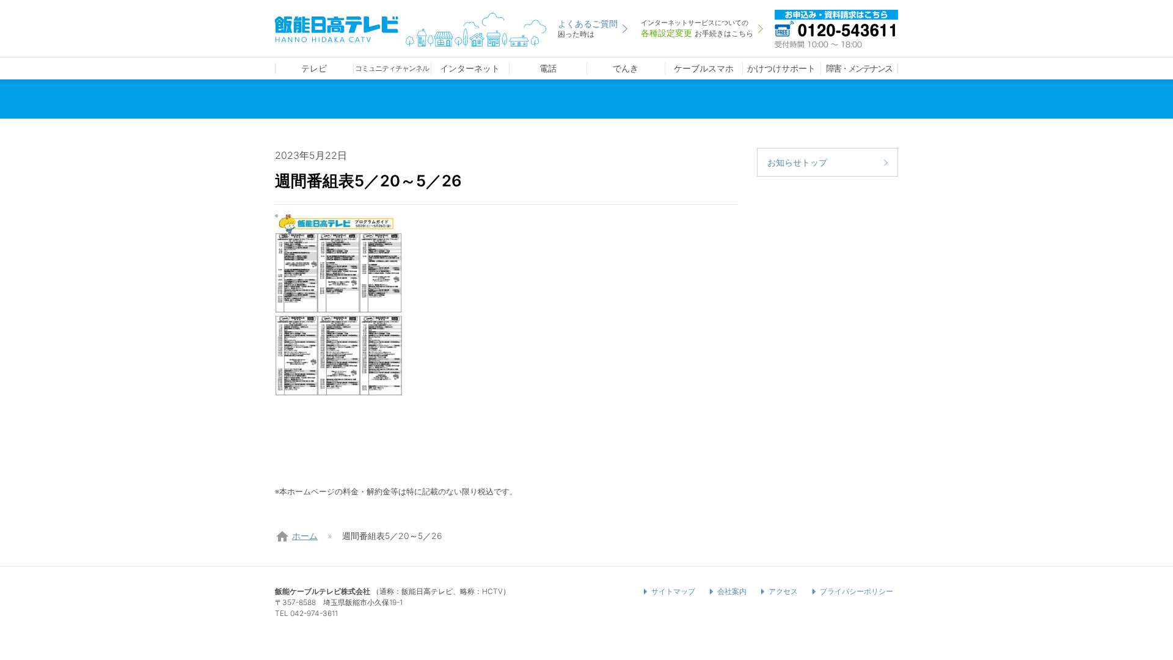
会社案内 (732, 591)
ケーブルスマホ (704, 68)
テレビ (314, 68)
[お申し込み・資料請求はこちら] (836, 27)
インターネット (470, 68)
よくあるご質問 (588, 28)
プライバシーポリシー (856, 591)
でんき (625, 68)
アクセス (783, 591)
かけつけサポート (781, 68)
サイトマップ (673, 591)
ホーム (305, 535)
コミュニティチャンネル (392, 68)
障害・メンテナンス (859, 68)
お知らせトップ (797, 162)
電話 (548, 68)
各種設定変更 (697, 28)
